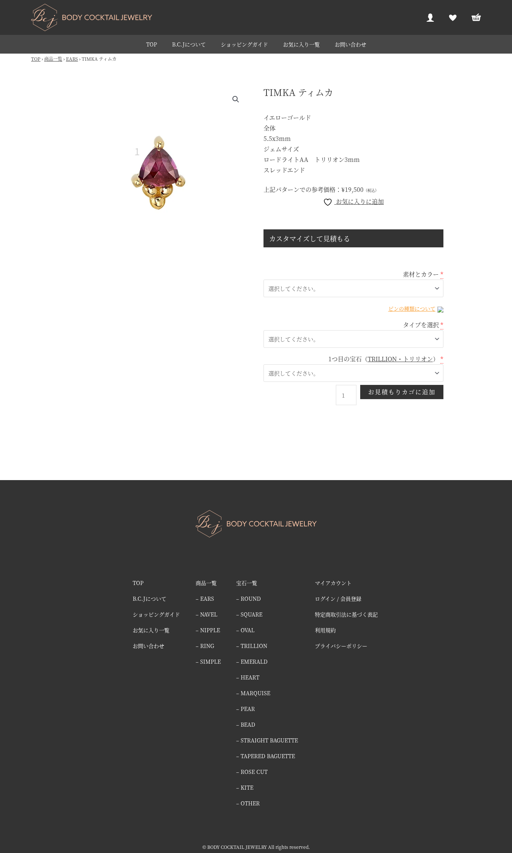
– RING (205, 645)
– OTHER (248, 803)
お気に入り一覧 (301, 44)
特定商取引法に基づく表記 (346, 614)
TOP (151, 44)
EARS (72, 58)
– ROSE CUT (252, 771)
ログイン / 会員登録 (338, 598)
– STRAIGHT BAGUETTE (267, 740)
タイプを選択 (421, 324)
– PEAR (245, 708)
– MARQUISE (253, 693)
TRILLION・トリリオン (400, 359)
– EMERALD (252, 661)
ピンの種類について (412, 308)
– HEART (247, 677)
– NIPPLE (208, 630)
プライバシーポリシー (341, 645)
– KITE (244, 787)
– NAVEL (206, 614)
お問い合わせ (350, 44)
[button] (236, 99)
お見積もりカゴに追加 (402, 392)
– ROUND (248, 598)
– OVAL (245, 630)
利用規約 (325, 630)
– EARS (205, 598)
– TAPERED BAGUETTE (265, 756)
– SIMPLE (208, 661)
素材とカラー (421, 274)
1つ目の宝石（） (383, 359)
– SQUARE (249, 614)
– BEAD (245, 724)
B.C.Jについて (189, 44)
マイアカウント (333, 583)
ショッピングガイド (244, 44)
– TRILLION (251, 645)
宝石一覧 (246, 583)
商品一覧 (53, 58)
